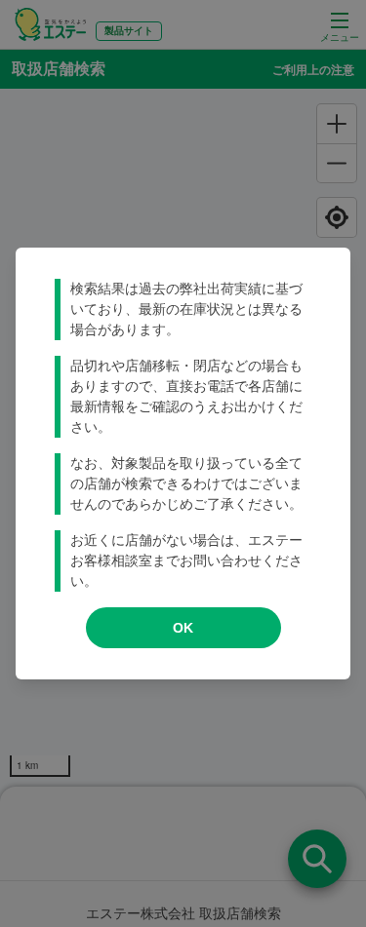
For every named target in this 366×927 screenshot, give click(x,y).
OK (183, 628)
